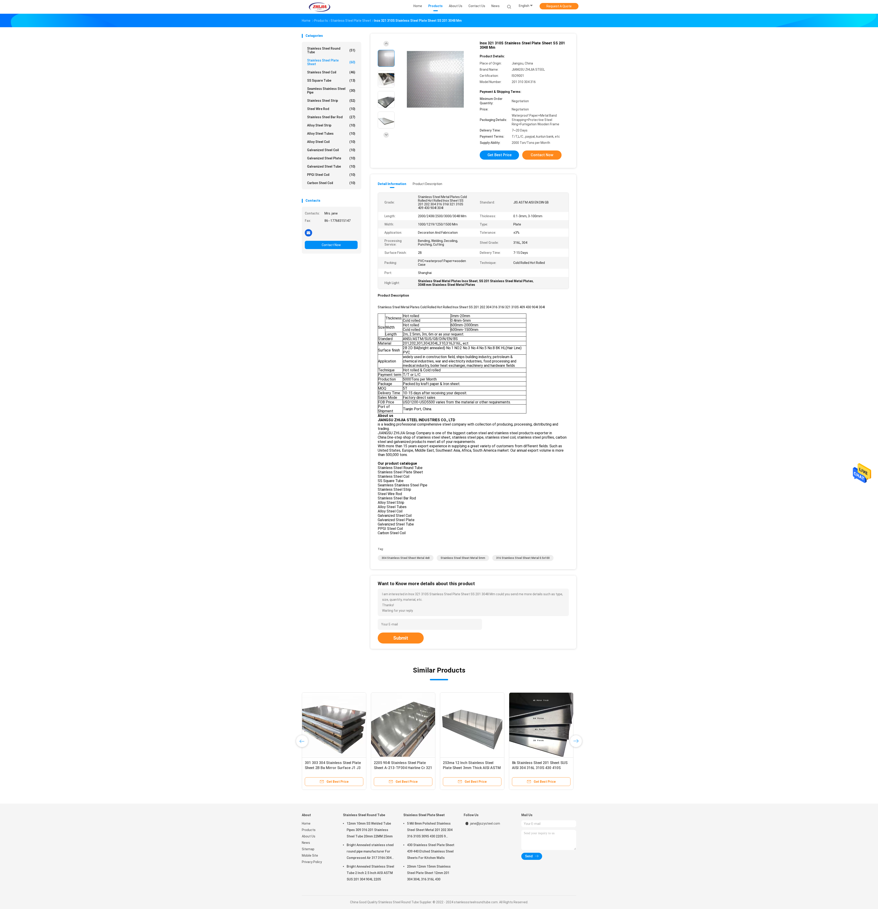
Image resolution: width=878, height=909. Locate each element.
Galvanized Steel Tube (331, 166)
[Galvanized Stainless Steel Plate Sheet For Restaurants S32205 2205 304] (403, 725)
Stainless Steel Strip (331, 100)
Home (306, 823)
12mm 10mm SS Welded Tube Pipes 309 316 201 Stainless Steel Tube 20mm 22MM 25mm (370, 830)
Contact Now (331, 245)
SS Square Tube (331, 80)
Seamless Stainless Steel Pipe (331, 90)
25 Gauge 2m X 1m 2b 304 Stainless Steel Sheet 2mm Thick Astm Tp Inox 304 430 (332, 768)
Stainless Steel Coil (331, 72)
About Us (308, 836)
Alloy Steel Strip (331, 125)
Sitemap (308, 849)
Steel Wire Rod (331, 109)
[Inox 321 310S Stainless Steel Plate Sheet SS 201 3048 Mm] (435, 79)
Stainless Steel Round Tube (331, 50)
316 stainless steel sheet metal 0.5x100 (523, 558)
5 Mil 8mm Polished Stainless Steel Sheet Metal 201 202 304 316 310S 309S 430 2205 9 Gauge (429, 830)
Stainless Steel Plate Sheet (331, 62)
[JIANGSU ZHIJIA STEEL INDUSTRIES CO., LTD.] (320, 6)
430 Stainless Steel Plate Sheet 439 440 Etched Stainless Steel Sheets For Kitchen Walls (469, 768)
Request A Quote (559, 6)
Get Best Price (499, 155)
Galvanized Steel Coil (331, 150)
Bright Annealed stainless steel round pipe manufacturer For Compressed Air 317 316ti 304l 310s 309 (370, 852)
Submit (400, 638)
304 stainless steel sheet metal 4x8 (406, 558)
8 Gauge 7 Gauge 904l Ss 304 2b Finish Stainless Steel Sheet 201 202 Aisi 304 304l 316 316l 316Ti (539, 768)
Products (309, 830)
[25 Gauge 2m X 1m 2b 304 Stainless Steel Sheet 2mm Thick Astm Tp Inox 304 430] (334, 725)
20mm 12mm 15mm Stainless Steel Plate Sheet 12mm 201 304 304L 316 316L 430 (429, 873)
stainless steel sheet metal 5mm (463, 558)
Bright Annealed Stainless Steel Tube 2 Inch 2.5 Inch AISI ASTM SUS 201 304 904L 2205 (370, 873)
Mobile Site (310, 855)
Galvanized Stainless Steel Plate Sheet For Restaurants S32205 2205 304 (401, 768)
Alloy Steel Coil (331, 142)
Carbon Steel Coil (331, 183)
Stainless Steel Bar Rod (331, 117)
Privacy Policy (312, 862)
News (306, 843)
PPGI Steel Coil (331, 175)
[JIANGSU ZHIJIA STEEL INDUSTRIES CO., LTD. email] (308, 232)
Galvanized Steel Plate (331, 158)
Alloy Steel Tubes (331, 133)
